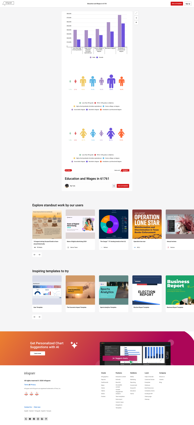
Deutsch (31, 411)
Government (133, 385)
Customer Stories (149, 379)
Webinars (147, 385)
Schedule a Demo (150, 391)
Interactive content (121, 376)
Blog (160, 382)
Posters (103, 396)
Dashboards (104, 382)
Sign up (188, 4)
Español (43, 411)
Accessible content (119, 386)
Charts (103, 388)
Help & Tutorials (149, 376)
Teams (132, 393)
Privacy (33, 385)
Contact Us (28, 407)
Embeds (118, 379)
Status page (148, 396)
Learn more (37, 353)
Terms (26, 385)
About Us (162, 376)
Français (48, 411)
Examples (147, 382)
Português (37, 411)
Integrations (119, 405)
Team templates (120, 396)
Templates (118, 408)
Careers (161, 379)
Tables (103, 391)
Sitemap (147, 399)
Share (68, 170)
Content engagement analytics (119, 391)
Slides (103, 393)
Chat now (37, 407)
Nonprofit (133, 388)
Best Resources (149, 388)
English (26, 411)
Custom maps (120, 402)
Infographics (104, 376)
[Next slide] (39, 255)
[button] (93, 57)
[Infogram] (8, 3)
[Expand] (136, 13)
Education (133, 391)
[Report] (136, 22)
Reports (103, 379)
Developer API (148, 393)
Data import (119, 399)
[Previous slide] (35, 255)
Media (132, 376)
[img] (75, 38)
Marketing (133, 379)
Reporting (133, 382)
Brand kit (118, 382)
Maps (102, 385)
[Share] (136, 18)
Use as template (177, 3)
